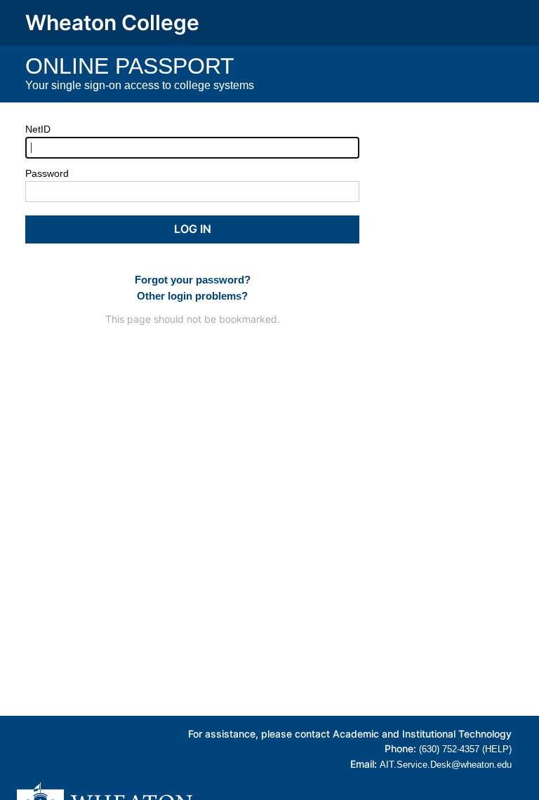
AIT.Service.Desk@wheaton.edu (446, 764)
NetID (38, 129)
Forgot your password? (193, 280)
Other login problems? (192, 296)
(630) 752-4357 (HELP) (465, 749)
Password (47, 173)
